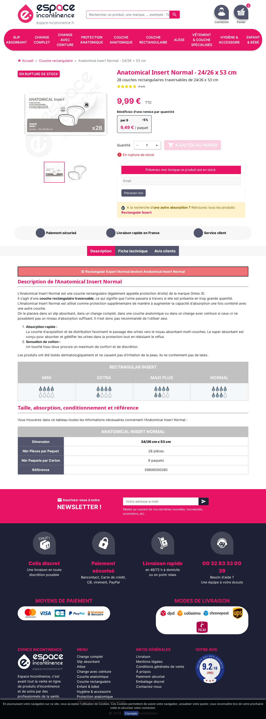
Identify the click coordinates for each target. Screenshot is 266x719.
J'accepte (131, 713)
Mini (46, 377)
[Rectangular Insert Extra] (104, 391)
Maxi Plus (161, 377)
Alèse (81, 666)
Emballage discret (150, 681)
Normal (219, 377)
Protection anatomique (95, 696)
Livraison (143, 656)
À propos (143, 671)
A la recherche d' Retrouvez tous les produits (178, 209)
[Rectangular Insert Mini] (46, 391)
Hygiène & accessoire (94, 691)
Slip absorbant (88, 661)
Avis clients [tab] (165, 251)
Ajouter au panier (192, 145)
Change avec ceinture (94, 671)
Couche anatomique (92, 676)
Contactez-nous (148, 686)
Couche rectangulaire (94, 681)
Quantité (123, 145)
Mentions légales (149, 661)
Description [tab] (101, 251)
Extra (104, 377)
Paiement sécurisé (150, 676)
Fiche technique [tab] (133, 251)
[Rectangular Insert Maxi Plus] (162, 391)
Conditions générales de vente (160, 666)
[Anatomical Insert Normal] (219, 391)
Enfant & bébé (88, 686)
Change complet (90, 656)
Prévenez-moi (133, 193)
